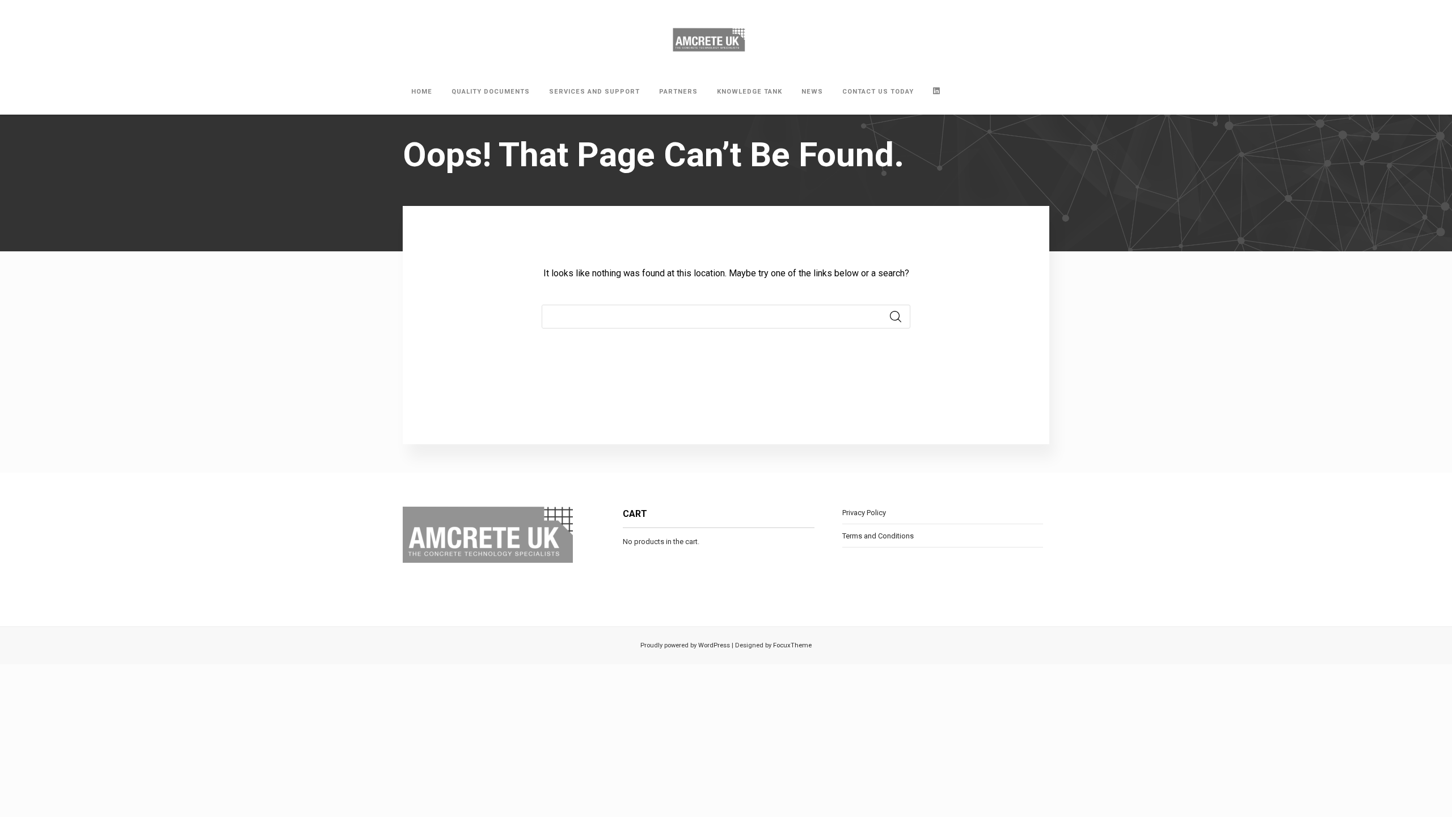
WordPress (713, 645)
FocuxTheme (792, 645)
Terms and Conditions (878, 536)
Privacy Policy (864, 512)
